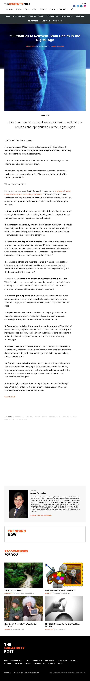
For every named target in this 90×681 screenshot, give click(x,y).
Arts (8, 16)
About (52, 9)
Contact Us (7, 672)
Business (80, 16)
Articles (9, 9)
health (74, 416)
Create (27, 663)
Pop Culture (19, 16)
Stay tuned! (9, 397)
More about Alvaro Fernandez (41, 515)
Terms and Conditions (32, 672)
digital (66, 416)
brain (44, 416)
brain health (54, 416)
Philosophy (52, 16)
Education (33, 21)
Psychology (67, 16)
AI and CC (57, 21)
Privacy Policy (18, 672)
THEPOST (14, 648)
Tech (41, 16)
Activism (46, 21)
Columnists (63, 9)
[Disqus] (44, 456)
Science (32, 16)
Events (43, 9)
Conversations (31, 9)
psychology (22, 420)
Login (83, 3)
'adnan (29, 416)
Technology (37, 660)
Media (18, 9)
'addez (37, 416)
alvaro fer (19, 416)
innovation (9, 420)
